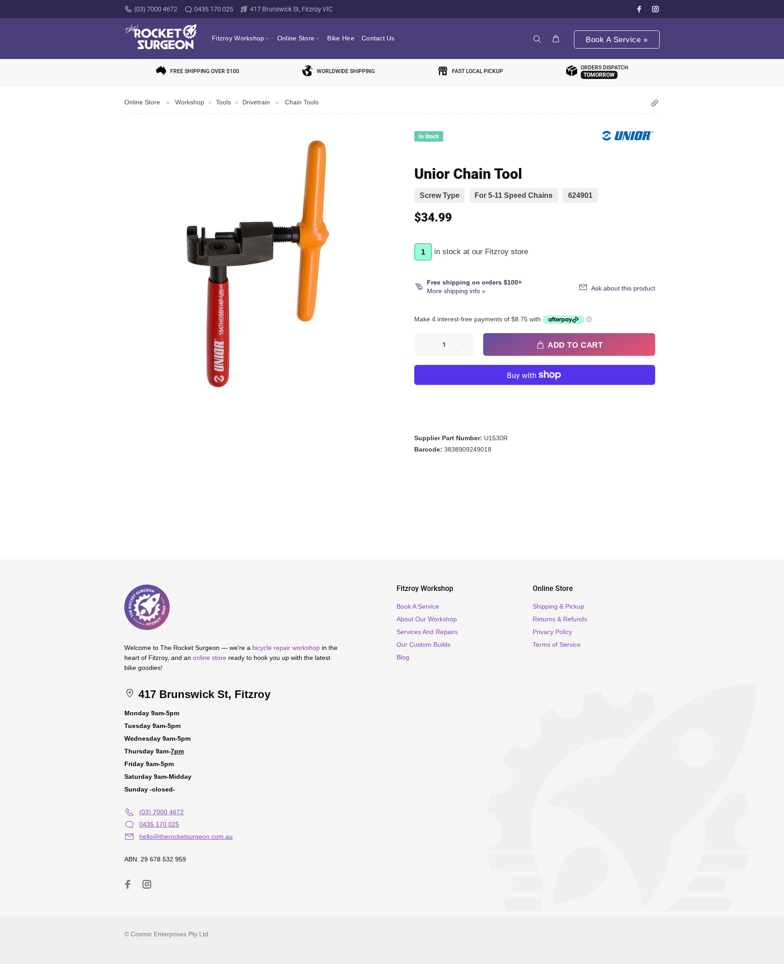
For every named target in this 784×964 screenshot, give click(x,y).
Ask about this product (623, 288)
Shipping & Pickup (558, 606)
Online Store (142, 102)
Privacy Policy (552, 631)
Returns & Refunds (560, 619)
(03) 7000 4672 (155, 9)
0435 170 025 (213, 9)
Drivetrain (256, 102)
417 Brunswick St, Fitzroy (202, 694)
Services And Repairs (427, 631)
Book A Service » (616, 39)
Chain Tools (301, 102)
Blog (403, 657)
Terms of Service (557, 644)
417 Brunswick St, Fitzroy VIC (291, 9)
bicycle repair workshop (286, 647)
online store (209, 657)
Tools (223, 102)
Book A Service (418, 606)
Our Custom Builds (424, 644)
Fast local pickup (477, 71)
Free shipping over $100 (204, 71)
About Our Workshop (427, 619)
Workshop (189, 102)
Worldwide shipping (346, 71)
